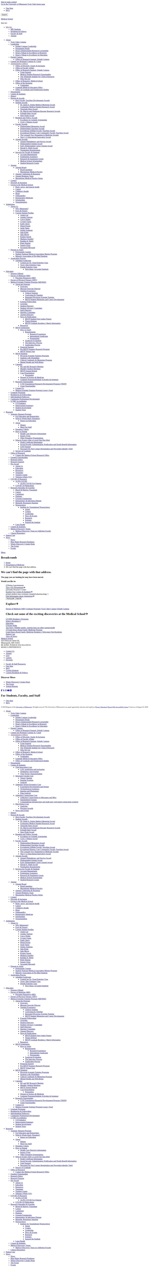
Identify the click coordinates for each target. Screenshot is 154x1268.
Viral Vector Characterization (31, 774)
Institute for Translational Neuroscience (35, 1224)
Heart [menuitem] (17, 193)
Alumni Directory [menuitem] (27, 315)
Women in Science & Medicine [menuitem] (32, 377)
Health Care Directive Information (33, 1150)
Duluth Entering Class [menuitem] (28, 267)
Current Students (12, 670)
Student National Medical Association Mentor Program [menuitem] (36, 254)
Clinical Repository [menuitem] (18, 533)
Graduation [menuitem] (24, 85)
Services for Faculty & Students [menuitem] (27, 152)
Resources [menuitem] (24, 325)
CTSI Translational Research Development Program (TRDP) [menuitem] (43, 384)
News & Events (31, 1232)
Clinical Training (31, 1010)
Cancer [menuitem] (18, 189)
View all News (11, 636)
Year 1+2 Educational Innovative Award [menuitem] (35, 137)
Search (4, 15)
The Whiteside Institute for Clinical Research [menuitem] (37, 77)
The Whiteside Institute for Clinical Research (37, 748)
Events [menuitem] (13, 548)
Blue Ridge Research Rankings (22, 1258)
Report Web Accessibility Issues (118, 707)
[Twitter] (4, 690)
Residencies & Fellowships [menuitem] (21, 395)
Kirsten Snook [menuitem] (25, 237)
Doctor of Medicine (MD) (16, 609)
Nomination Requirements (30, 867)
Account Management (28, 871)
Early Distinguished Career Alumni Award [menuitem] (36, 146)
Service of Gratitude (23, 1168)
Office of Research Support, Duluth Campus (32, 730)
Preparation (29, 1092)
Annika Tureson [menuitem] (26, 217)
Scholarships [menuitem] (20, 200)
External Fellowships (28, 1018)
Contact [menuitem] (13, 180)
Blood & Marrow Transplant (26, 1206)
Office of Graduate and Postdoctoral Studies (32, 761)
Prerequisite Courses (23, 968)
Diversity (9, 660)
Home (8, 563)
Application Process (18, 975)
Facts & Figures (21, 927)
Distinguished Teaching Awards (32, 845)
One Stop (9, 8)
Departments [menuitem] (15, 92)
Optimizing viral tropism (29, 772)
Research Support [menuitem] (17, 462)
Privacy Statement (101, 707)
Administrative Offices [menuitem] (19, 64)
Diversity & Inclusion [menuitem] (19, 183)
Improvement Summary (24, 1122)
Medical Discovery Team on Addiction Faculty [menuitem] (33, 531)
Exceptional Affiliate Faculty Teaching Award (37, 847)
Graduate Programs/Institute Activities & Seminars (39, 1096)
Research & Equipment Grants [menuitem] (31, 159)
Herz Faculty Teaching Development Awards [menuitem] (32, 100)
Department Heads (22, 720)
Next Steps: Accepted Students (36, 986)
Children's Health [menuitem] (22, 191)
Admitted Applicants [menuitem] (23, 261)
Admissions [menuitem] (10, 204)
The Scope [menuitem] (15, 546)
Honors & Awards (17, 815)
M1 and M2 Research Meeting (31, 1083)
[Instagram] (6, 690)
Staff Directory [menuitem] (26, 310)
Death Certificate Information (31, 1159)
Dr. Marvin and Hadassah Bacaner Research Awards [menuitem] (40, 111)
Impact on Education (28, 1137)
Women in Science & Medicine (32, 1094)
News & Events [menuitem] (31, 516)
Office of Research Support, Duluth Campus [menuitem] (32, 59)
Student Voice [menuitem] (20, 410)
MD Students (16, 29)
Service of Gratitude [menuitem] (23, 451)
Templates (19, 1189)
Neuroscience (20, 1222)
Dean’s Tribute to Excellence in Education (31, 726)
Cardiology (19, 1211)
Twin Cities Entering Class (30, 981)
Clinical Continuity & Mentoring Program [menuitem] (36, 360)
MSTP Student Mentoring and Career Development (44, 1016)
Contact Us (10, 651)
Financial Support (27, 1064)
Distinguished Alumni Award (31, 860)
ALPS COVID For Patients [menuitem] (30, 483)
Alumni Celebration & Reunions (27, 891)
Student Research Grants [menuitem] (29, 163)
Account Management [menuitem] (28, 155)
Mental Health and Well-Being (31, 1079)
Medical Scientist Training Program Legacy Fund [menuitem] (34, 390)
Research (9, 1129)
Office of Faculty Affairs (24, 739)
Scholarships (20, 917)
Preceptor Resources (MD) (25, 994)
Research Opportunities (24, 1098)
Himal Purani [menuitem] (25, 226)
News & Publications (28, 1033)
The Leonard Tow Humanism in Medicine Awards (39, 852)
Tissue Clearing (26, 778)
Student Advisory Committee (31, 1025)
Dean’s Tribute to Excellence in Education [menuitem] (31, 55)
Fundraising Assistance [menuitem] (29, 157)
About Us (14, 923)
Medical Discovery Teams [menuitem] (20, 529)
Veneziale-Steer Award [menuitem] (29, 109)
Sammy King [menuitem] (25, 245)
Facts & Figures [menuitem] (21, 211)
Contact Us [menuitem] (19, 388)
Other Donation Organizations (31, 1155)
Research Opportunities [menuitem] (24, 382)
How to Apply (25, 1046)
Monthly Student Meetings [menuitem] (30, 369)
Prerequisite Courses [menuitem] (23, 252)
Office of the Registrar (23, 754)
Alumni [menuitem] (13, 165)
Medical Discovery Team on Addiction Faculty (33, 1248)
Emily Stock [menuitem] (25, 224)
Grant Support (25, 743)
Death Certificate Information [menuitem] (31, 442)
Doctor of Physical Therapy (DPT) (24, 997)
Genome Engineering (23, 1215)
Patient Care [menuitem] (10, 535)
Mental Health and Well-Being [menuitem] (31, 362)
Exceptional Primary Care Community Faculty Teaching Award (44, 849)
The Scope (10, 684)
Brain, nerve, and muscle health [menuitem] (27, 187)
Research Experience (38, 1051)
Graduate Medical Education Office (28, 759)
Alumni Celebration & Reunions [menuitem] (27, 174)
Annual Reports (12, 686)
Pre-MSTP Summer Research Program (35, 1066)
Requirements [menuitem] (30, 332)
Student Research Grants (29, 880)
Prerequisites (34, 1055)
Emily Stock (25, 940)
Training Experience (28, 1007)
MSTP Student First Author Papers (38, 1036)
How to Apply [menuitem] (25, 330)
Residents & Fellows (18, 31)
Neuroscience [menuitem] (20, 505)
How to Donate (21, 1148)
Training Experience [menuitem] (28, 291)
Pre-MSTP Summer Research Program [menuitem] (35, 349)
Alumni (13, 36)
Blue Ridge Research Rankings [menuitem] (22, 542)
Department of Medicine (15, 565)
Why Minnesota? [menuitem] (21, 209)
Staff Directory (26, 1027)
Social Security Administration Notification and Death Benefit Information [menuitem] (48, 444)
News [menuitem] (8, 538)
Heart (17, 910)
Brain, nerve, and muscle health (27, 904)
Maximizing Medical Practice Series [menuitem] (29, 178)
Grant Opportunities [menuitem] (27, 386)
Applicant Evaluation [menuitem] (33, 341)
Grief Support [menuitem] (25, 447)
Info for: (9, 27)
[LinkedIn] (11, 690)
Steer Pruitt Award (27, 832)
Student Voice (20, 1126)
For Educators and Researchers (27, 1133)
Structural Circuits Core (24, 776)
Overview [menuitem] (24, 287)
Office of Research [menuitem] (18, 453)
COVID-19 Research (19, 1196)
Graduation (24, 756)
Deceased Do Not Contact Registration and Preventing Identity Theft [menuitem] (46, 449)
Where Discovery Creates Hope (18, 682)
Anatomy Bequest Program (21, 1131)
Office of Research (18, 1170)
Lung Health (20, 1241)
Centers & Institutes (18, 765)
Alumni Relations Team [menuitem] (24, 176)
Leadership (15, 715)
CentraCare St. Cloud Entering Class (34, 979)
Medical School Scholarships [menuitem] (31, 161)
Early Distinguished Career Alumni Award (36, 862)
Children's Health (22, 908)
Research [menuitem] (9, 412)
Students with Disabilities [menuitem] (29, 358)
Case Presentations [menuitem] (27, 373)
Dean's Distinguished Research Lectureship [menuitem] (31, 51)
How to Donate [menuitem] (21, 431)
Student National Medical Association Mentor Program (36, 971)
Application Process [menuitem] (18, 258)
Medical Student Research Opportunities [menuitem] (35, 74)
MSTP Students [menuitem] (21, 354)
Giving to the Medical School (22, 901)
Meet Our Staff (26, 1144)
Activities (23, 1020)
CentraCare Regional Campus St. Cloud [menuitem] (26, 61)
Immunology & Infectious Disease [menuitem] (28, 501)
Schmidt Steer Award (28, 830)
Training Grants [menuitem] (21, 475)
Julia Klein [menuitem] (24, 232)
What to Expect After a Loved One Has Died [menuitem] (32, 440)
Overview (24, 1003)
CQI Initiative (20, 1120)
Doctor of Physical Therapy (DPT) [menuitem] (24, 280)
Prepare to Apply (17, 966)
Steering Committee (27, 1029)
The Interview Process (33, 1059)
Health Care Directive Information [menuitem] (33, 434)
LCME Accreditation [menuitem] (19, 401)
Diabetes (18, 1213)
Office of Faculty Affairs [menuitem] (24, 68)
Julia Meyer (24, 951)
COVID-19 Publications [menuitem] (24, 486)
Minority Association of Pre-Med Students (31, 973)
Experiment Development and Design (34, 787)
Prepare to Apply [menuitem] (17, 250)
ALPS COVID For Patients (30, 1200)
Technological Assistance (29, 789)
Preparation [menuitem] (29, 375)
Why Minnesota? (21, 925)
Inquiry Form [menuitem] (25, 436)
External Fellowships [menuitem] (28, 302)
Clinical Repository (18, 1250)
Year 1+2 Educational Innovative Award (35, 854)
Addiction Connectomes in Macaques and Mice (38, 798)
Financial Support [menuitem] (27, 347)
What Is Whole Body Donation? (27, 1135)
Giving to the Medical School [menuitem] (22, 185)
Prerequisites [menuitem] (34, 338)
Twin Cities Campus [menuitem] (18, 42)
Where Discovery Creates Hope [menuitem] (23, 544)
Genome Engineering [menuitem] (23, 499)
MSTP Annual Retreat (28, 1087)
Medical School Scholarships (31, 878)
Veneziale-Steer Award (29, 826)
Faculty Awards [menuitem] (21, 124)
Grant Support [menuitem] (25, 72)
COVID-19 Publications (24, 1202)
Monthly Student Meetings (30, 1085)
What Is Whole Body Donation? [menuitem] (27, 418)
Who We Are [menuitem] (25, 79)
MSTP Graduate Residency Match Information (43, 1040)
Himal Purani (25, 943)
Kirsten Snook (25, 953)
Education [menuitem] (9, 271)
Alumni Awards (21, 856)
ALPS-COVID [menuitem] (21, 481)
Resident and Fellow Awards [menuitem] (26, 118)
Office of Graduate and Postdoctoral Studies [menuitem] (32, 90)
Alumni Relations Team (24, 893)
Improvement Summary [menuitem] (24, 406)
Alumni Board (20, 884)
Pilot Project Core (22, 804)
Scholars (28, 1237)
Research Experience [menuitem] (38, 334)
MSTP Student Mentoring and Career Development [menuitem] (44, 299)
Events (13, 1265)
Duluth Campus (63, 609)
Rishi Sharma (25, 960)
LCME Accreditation (19, 1118)
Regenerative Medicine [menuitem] (24, 198)
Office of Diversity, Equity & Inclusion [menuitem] (30, 66)
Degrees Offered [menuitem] (17, 274)
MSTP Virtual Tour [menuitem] (27, 351)
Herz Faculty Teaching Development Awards (32, 817)
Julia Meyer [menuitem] (24, 235)
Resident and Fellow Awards (26, 834)
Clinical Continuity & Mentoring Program (36, 1077)
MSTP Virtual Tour (27, 1068)
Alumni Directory (27, 1031)
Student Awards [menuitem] (21, 103)
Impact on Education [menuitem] (28, 421)
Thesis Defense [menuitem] (31, 321)
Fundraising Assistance (29, 873)
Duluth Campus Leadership (25, 717)
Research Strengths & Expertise (23, 1204)
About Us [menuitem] (14, 206)
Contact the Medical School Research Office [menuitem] (32, 455)
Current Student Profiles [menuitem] (24, 213)
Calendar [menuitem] (18, 364)
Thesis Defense (31, 1038)
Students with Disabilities (29, 1074)
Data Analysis (25, 793)
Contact (13, 897)
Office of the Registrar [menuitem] (23, 83)
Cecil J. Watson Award (29, 839)
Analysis (23, 782)
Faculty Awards (21, 841)
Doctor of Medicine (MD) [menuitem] (20, 276)
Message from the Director (30, 1005)
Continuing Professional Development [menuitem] (25, 399)
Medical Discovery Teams (20, 1245)
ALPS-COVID (21, 1198)
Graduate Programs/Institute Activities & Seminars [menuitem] (39, 380)
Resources (24, 1042)
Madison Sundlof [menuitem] (26, 239)
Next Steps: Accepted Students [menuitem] (36, 269)
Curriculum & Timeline (34, 1012)
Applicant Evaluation (33, 1057)
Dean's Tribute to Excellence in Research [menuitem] (31, 53)
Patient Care (10, 1252)
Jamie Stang (24, 945)
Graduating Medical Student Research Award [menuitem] (37, 107)
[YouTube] (8, 690)
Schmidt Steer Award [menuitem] (28, 113)
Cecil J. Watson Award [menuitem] (29, 122)
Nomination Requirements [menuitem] (30, 150)
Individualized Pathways (20, 1113)
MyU (8, 10)
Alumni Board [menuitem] (20, 167)
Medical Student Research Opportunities (35, 746)
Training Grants (21, 1191)
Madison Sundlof (26, 955)
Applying (23, 806)
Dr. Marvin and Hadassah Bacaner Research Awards (40, 828)
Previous (10, 598)
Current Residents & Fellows (17, 673)
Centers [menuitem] (28, 512)
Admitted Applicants (23, 977)
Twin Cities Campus (49, 609)
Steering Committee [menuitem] (27, 312)
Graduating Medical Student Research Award (37, 823)
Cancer (18, 906)
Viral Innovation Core (23, 767)
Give (8, 656)
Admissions (10, 921)
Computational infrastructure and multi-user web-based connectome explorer (49, 802)
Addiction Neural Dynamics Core (28, 785)
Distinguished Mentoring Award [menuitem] (32, 126)
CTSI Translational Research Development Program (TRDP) (43, 1100)
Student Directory (27, 1023)
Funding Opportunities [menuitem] (19, 457)
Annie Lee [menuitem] (24, 215)
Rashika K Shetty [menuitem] (27, 241)
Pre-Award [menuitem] (15, 464)
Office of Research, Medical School (29, 752)
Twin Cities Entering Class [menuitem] (30, 265)
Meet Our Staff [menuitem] (26, 427)
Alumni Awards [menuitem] (21, 139)
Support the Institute (32, 1239)
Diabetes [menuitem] (18, 496)
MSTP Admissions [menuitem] (22, 328)
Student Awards (21, 819)
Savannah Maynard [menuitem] (27, 248)
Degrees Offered (17, 990)
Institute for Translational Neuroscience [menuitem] (35, 507)
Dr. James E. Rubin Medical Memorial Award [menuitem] (37, 105)
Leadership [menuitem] (15, 44)
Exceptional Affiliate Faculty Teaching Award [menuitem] (37, 131)
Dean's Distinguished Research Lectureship (31, 722)
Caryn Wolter (25, 936)
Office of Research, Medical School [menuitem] (29, 81)
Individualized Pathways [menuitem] (20, 397)
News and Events (22, 811)
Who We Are (25, 750)
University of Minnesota (24, 707)
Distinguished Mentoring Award (32, 843)
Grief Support (25, 1163)
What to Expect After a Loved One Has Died (32, 1157)
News (8, 1254)
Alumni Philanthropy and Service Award (35, 858)
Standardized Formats (28, 800)
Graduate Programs (33, 609)
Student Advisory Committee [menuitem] (31, 308)
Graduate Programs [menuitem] (18, 393)
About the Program (22, 1001)
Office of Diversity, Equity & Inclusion (30, 737)
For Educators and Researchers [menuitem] (27, 416)
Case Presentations (27, 1090)
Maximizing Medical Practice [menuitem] (31, 172)
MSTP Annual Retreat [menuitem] (28, 371)
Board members (26, 886)
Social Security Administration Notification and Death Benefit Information (48, 1161)
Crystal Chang (25, 938)
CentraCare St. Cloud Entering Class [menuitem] (34, 263)
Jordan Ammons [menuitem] (26, 230)
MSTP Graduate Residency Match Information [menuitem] (43, 323)
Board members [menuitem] (26, 170)
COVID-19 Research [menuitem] (19, 479)
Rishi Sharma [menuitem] (25, 243)
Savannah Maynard (27, 964)
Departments (15, 763)
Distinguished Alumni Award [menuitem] (31, 144)
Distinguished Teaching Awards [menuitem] (32, 129)
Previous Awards (26, 808)
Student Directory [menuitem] (27, 306)
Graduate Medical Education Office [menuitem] (28, 87)
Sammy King (25, 962)
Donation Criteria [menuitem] (22, 429)
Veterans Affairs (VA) (23, 1194)
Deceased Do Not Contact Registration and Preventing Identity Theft (46, 1165)
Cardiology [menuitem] (19, 494)
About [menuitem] (8, 40)
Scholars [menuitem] (28, 520)
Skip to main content (9, 2)
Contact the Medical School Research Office (32, 1172)
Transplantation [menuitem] (21, 202)
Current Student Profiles (24, 930)
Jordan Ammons (26, 947)
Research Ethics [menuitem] (17, 460)
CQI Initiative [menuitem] (20, 403)
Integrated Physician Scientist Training (39, 1014)
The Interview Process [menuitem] (33, 343)
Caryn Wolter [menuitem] (25, 219)
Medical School (7, 19)
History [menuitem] (13, 96)
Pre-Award (15, 1181)
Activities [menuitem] (23, 304)
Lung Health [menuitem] (20, 525)
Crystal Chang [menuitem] (25, 222)
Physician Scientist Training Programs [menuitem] (34, 356)
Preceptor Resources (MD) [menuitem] (25, 278)
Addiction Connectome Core (26, 795)
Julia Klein (24, 949)
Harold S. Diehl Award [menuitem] (29, 148)
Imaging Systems (26, 780)
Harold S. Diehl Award (29, 865)
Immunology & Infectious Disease (28, 1217)
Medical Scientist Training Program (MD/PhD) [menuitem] (28, 282)
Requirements (30, 1049)
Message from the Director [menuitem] (30, 289)
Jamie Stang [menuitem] (24, 228)
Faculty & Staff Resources (16, 664)
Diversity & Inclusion (19, 899)
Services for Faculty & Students (27, 869)
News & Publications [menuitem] (28, 317)
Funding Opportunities (19, 1174)
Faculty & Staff (16, 34)
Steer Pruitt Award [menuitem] (27, 116)
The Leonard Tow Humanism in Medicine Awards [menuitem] (39, 135)
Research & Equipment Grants (31, 875)
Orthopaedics (20, 912)
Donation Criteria (22, 1146)
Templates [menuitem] (19, 473)
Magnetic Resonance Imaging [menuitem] (26, 503)
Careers (9, 658)
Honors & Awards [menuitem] (17, 98)
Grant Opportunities (27, 1103)
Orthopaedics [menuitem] (20, 196)
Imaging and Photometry (29, 791)
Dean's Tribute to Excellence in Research (31, 724)
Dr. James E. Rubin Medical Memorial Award (37, 821)
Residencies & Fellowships (21, 1111)
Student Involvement (23, 1124)
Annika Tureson (26, 934)
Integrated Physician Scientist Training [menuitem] (39, 297)
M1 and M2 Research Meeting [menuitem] (31, 367)
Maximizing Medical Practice (31, 888)
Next (17, 598)
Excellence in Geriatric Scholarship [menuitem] (33, 120)
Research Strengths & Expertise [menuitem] (23, 488)
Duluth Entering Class (28, 984)
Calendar (18, 1081)
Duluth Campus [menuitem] (17, 57)
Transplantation (21, 919)
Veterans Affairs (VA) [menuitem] (23, 477)
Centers (28, 1228)
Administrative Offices (19, 735)
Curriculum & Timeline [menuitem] (34, 295)
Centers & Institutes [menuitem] (18, 94)
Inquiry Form (25, 1152)
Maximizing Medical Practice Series (29, 895)
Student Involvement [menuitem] (23, 408)
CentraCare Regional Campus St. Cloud (26, 733)
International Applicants (39, 1053)
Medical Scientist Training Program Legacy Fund (34, 1107)
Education (9, 988)
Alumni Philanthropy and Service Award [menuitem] (35, 142)
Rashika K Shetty (27, 958)
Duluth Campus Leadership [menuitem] (25, 46)
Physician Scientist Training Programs (34, 1072)
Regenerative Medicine (24, 914)
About (8, 711)
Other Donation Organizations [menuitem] (31, 438)
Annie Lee (24, 932)
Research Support (17, 1178)
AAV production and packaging (32, 769)
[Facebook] (1, 690)
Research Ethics (17, 1176)
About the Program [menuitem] (22, 284)
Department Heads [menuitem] (22, 48)
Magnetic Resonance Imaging (26, 1219)
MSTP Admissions (22, 1044)
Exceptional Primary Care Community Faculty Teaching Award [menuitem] (44, 133)
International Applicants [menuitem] (39, 336)
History (13, 813)
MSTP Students (21, 1070)
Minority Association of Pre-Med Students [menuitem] (31, 256)
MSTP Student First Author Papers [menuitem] (38, 319)
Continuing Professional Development (25, 1116)
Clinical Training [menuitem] (31, 293)
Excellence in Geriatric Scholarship (33, 836)
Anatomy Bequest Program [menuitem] (21, 414)
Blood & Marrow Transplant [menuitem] (26, 490)
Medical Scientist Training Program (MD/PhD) (28, 999)
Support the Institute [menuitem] (32, 522)
